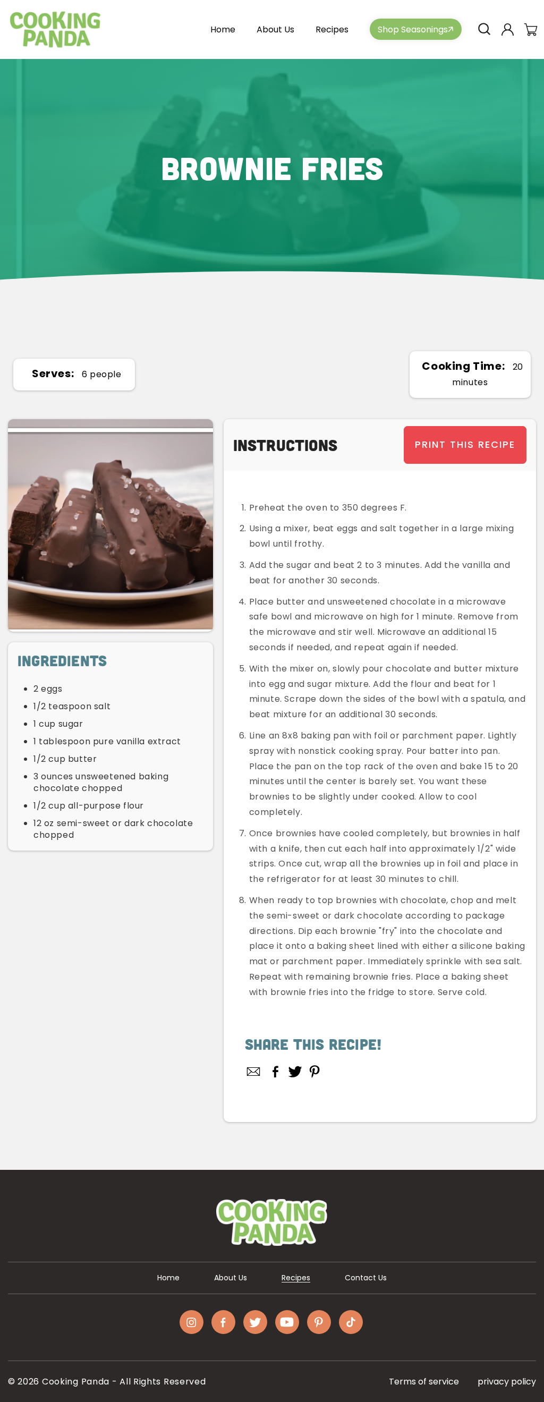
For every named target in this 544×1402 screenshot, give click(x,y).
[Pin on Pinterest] (315, 1071)
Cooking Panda (75, 1381)
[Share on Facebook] (275, 1071)
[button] (484, 29)
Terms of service (424, 1381)
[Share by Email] (254, 1072)
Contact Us (366, 1277)
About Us (230, 1277)
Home (168, 1277)
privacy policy (507, 1381)
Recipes (296, 1277)
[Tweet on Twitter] (295, 1071)
